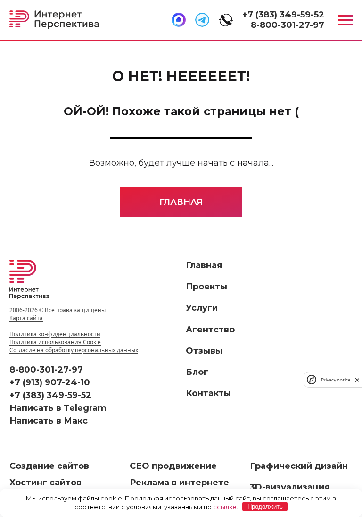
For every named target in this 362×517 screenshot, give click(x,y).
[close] (357, 379)
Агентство (210, 329)
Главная (181, 202)
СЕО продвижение (173, 466)
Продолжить (265, 506)
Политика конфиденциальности (54, 334)
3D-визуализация (289, 487)
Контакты (208, 393)
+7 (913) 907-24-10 (49, 382)
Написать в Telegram (58, 408)
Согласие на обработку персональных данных (73, 350)
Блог (197, 372)
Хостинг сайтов (45, 482)
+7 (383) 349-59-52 (283, 14)
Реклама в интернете (179, 482)
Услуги (202, 308)
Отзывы (204, 351)
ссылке (225, 506)
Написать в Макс (48, 420)
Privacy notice (335, 379)
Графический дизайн (299, 466)
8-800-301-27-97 (287, 25)
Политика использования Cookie (55, 342)
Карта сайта (26, 318)
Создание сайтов (49, 466)
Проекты (206, 286)
